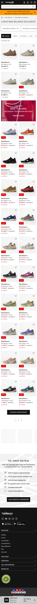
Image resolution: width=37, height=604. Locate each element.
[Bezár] (35, 12)
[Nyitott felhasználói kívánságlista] (31, 2)
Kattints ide (27, 600)
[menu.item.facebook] (2, 518)
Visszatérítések (5, 543)
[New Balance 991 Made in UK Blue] (9, 216)
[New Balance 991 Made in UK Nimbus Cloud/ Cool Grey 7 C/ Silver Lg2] (27, 245)
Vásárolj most (18, 115)
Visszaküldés (5, 540)
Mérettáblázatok (6, 546)
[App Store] (7, 524)
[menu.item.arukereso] (6, 579)
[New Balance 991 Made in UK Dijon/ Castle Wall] (9, 187)
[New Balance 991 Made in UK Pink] (9, 359)
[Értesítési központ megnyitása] (28, 2)
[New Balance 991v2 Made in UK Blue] (27, 387)
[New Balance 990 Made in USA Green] (9, 302)
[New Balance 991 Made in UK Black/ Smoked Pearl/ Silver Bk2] (27, 159)
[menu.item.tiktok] (12, 518)
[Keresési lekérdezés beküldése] (33, 7)
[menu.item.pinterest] (16, 518)
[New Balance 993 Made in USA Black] (9, 159)
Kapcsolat (4, 552)
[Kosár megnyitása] (35, 2)
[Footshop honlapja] (9, 2)
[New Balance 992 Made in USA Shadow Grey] (27, 216)
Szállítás (3, 535)
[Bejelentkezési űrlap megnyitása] (24, 2)
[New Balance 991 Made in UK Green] (27, 80)
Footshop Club (14, 465)
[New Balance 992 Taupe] (9, 245)
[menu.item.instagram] (9, 518)
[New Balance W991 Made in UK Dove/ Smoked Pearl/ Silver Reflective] (27, 51)
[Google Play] (19, 524)
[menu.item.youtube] (6, 518)
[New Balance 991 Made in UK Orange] (27, 130)
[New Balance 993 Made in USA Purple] (9, 130)
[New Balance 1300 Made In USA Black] (9, 387)
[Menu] (2, 2)
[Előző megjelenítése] (21, 420)
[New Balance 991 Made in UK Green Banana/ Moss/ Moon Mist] (27, 302)
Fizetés (3, 538)
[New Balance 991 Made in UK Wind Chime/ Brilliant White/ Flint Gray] (9, 80)
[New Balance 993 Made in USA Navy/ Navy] (9, 273)
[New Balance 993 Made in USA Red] (27, 187)
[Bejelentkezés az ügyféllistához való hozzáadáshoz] (15, 45)
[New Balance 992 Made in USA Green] (27, 359)
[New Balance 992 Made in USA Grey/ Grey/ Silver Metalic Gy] (9, 330)
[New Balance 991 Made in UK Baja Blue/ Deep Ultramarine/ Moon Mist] (27, 330)
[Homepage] (18, 513)
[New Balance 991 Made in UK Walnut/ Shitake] (9, 51)
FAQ (2, 549)
